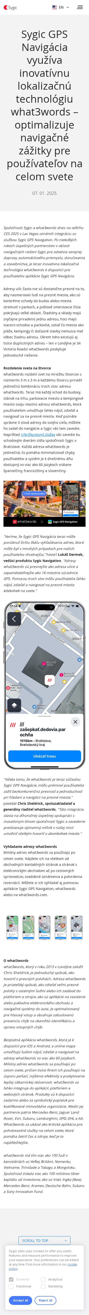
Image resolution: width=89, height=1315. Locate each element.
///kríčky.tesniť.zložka (38, 434)
